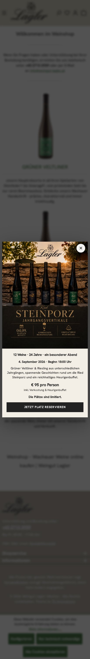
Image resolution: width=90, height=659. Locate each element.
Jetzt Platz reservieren (45, 407)
